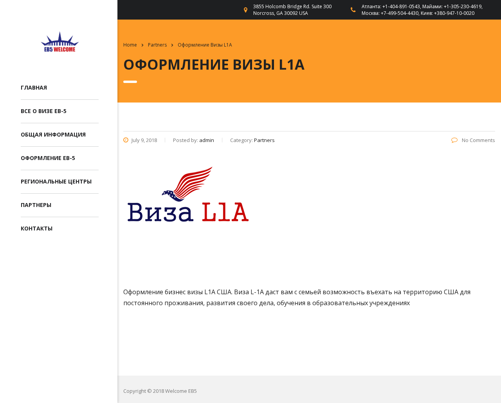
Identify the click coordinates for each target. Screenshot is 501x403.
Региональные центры (56, 181)
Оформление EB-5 (48, 158)
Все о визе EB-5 (44, 111)
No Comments (478, 140)
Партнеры (36, 205)
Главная (34, 87)
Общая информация (53, 134)
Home (130, 44)
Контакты (36, 228)
